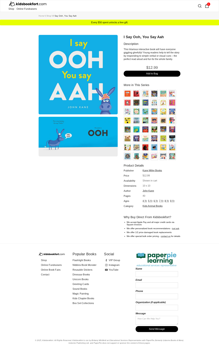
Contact (45, 274)
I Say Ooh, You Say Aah (65, 16)
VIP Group (114, 260)
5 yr (150, 201)
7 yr (161, 201)
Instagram (114, 265)
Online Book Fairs (50, 270)
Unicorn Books (81, 279)
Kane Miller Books (152, 170)
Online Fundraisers (27, 9)
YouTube (113, 270)
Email (139, 280)
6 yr (156, 201)
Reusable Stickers (82, 270)
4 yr (145, 201)
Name (139, 268)
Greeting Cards (81, 284)
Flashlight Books (82, 260)
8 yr (167, 201)
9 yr (172, 201)
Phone (139, 291)
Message (141, 313)
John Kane (148, 191)
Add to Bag (152, 73)
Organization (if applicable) (151, 302)
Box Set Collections (83, 303)
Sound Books (80, 289)
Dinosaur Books (81, 274)
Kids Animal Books (153, 206)
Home (41, 16)
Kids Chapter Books (83, 298)
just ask (175, 228)
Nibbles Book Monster (85, 265)
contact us (165, 236)
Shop (11, 9)
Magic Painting (81, 293)
